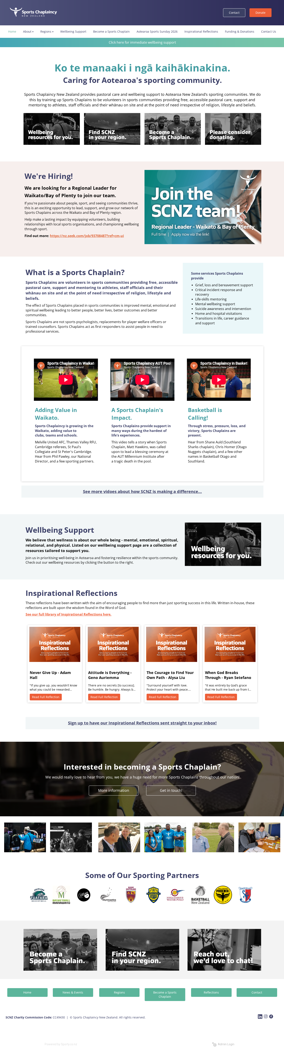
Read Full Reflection (45, 697)
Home (27, 992)
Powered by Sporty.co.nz (61, 1044)
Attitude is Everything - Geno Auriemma (110, 675)
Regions (119, 992)
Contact (234, 13)
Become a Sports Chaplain (165, 994)
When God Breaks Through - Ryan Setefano (228, 675)
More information (113, 790)
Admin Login (225, 1044)
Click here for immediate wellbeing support (142, 42)
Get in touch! (171, 790)
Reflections (211, 992)
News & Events (73, 992)
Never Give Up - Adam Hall (50, 675)
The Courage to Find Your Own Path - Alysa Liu (170, 675)
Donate (260, 13)
